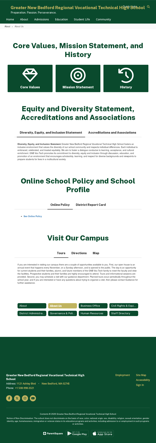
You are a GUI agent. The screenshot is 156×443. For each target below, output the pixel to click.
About (7, 26)
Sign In (140, 385)
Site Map (141, 375)
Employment (122, 375)
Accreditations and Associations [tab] (112, 132)
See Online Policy (33, 216)
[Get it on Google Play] (77, 433)
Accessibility (143, 380)
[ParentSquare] (53, 433)
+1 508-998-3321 (24, 388)
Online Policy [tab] (60, 205)
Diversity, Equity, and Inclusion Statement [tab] (51, 132)
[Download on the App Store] (102, 433)
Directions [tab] (79, 253)
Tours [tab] (61, 253)
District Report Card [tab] (91, 205)
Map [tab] (96, 253)
